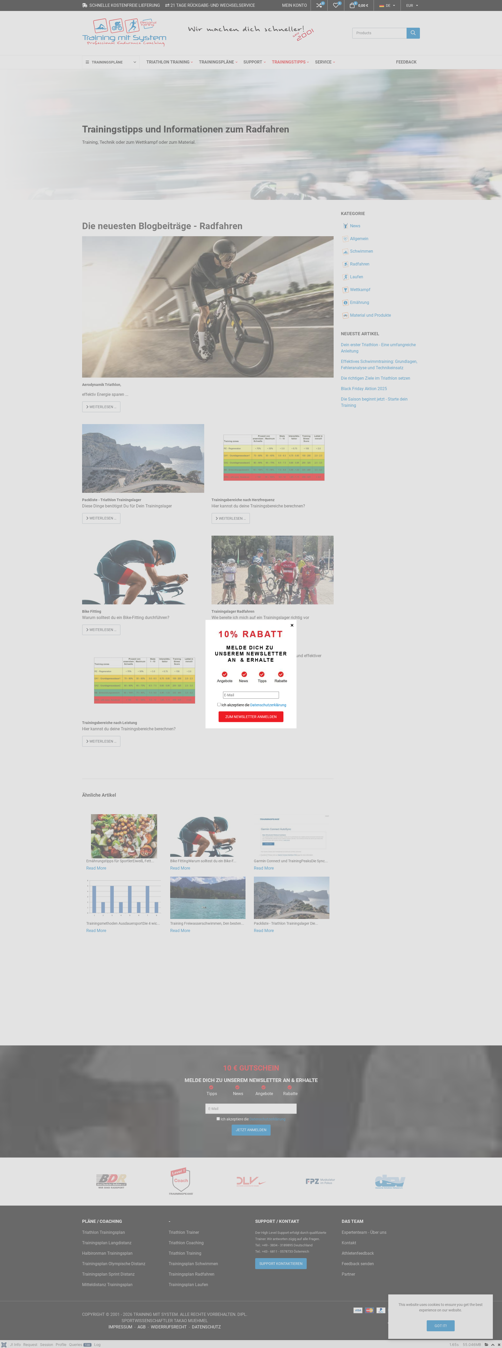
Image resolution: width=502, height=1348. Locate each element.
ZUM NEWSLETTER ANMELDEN (251, 716)
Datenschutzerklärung (268, 705)
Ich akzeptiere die (253, 705)
